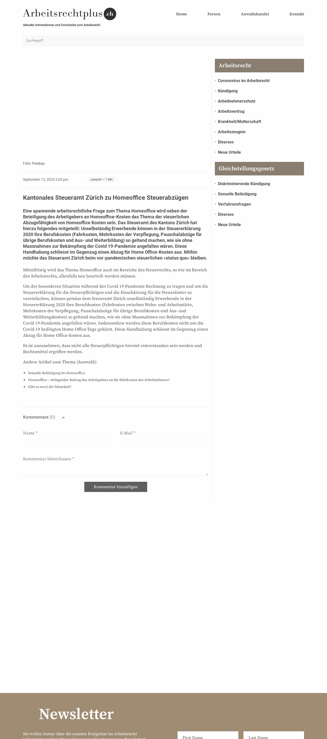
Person (213, 14)
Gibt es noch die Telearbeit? (50, 387)
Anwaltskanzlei (255, 14)
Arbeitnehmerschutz (236, 101)
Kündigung (228, 90)
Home (181, 14)
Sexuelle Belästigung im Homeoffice (56, 373)
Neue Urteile (229, 152)
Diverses (226, 142)
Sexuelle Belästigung (237, 194)
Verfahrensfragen (234, 204)
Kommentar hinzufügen (116, 486)
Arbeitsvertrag (231, 111)
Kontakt (296, 14)
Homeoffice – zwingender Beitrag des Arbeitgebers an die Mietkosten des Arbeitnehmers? (99, 380)
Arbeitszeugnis (232, 131)
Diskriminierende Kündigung (244, 183)
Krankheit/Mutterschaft (239, 121)
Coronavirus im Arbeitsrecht (244, 80)
